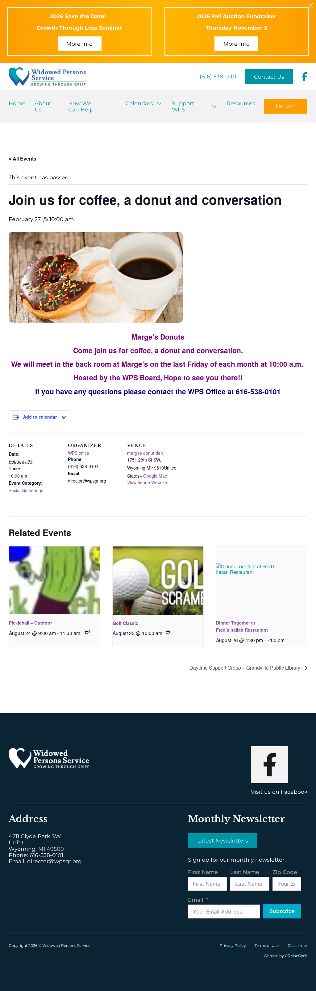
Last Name (244, 872)
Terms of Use (267, 945)
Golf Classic (125, 623)
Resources (241, 103)
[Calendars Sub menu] (159, 103)
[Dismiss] (310, 5)
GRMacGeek (296, 955)
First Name (203, 872)
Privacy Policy (233, 945)
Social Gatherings (26, 490)
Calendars (139, 103)
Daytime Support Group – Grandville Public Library (245, 667)
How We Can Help (81, 106)
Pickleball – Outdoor (30, 623)
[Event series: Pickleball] (87, 632)
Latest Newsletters (222, 840)
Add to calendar (40, 417)
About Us (43, 106)
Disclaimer (297, 945)
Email (195, 900)
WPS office (78, 453)
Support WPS (183, 106)
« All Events (22, 158)
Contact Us (269, 76)
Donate (286, 106)
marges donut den (145, 453)
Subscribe (282, 911)
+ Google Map (153, 476)
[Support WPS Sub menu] (214, 106)
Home (17, 103)
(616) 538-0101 (218, 76)
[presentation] (54, 580)
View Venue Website (147, 482)
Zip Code (284, 872)
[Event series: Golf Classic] (168, 632)
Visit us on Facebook (279, 791)
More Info (79, 43)
